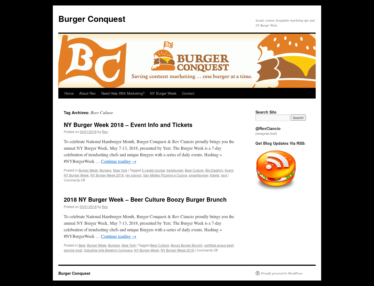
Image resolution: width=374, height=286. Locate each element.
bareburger (175, 170)
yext (224, 175)
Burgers (105, 170)
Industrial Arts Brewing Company (108, 250)
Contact (188, 93)
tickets (214, 175)
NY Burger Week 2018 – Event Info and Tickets (128, 124)
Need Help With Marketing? (123, 93)
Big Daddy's (214, 170)
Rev (105, 131)
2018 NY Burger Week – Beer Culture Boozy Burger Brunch (145, 199)
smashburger (198, 175)
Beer (82, 245)
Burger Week (88, 170)
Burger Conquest (91, 18)
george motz (73, 250)
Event (229, 170)
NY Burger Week (163, 93)
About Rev (87, 93)
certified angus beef (219, 245)
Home (69, 93)
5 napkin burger (153, 170)
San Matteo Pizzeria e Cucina (165, 175)
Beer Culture (194, 170)
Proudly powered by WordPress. (282, 273)
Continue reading (118, 161)
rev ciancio (133, 175)
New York (120, 170)
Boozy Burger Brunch (187, 245)
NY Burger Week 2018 (107, 175)
